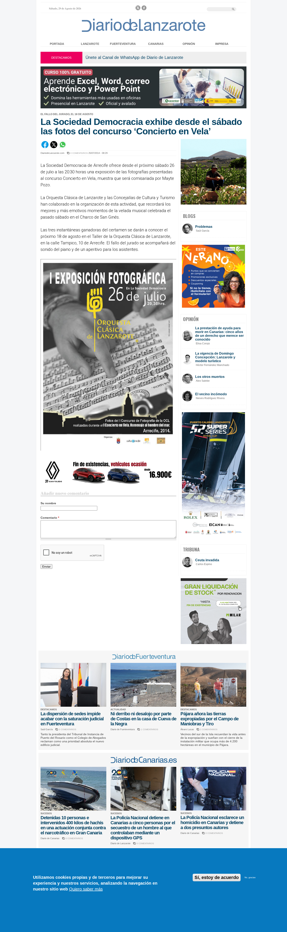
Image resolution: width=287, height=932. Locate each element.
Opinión (189, 43)
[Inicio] (143, 32)
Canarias (155, 43)
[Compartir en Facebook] (45, 147)
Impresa (221, 43)
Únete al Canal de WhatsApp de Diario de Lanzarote (134, 57)
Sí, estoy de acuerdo (217, 877)
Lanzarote (90, 43)
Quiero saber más (86, 889)
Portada (57, 43)
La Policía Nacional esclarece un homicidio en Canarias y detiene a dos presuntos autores (212, 822)
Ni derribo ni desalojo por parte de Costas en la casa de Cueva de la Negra (143, 718)
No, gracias (250, 877)
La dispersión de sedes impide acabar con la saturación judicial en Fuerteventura (72, 718)
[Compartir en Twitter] (53, 147)
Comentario (50, 517)
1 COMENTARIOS (149, 729)
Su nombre (48, 503)
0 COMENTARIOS (79, 153)
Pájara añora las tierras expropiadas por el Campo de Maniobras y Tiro (209, 718)
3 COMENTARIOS (208, 729)
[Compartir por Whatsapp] (62, 147)
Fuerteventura (123, 43)
